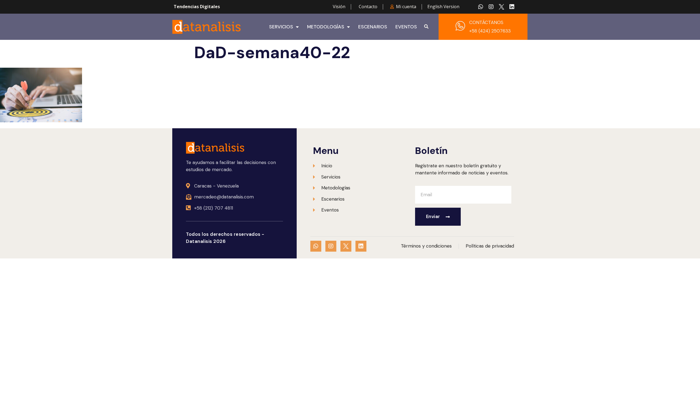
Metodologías (325, 26)
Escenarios (372, 26)
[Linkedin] (512, 7)
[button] (426, 27)
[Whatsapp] (480, 7)
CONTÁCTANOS (486, 22)
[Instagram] (491, 7)
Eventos (406, 26)
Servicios (281, 26)
